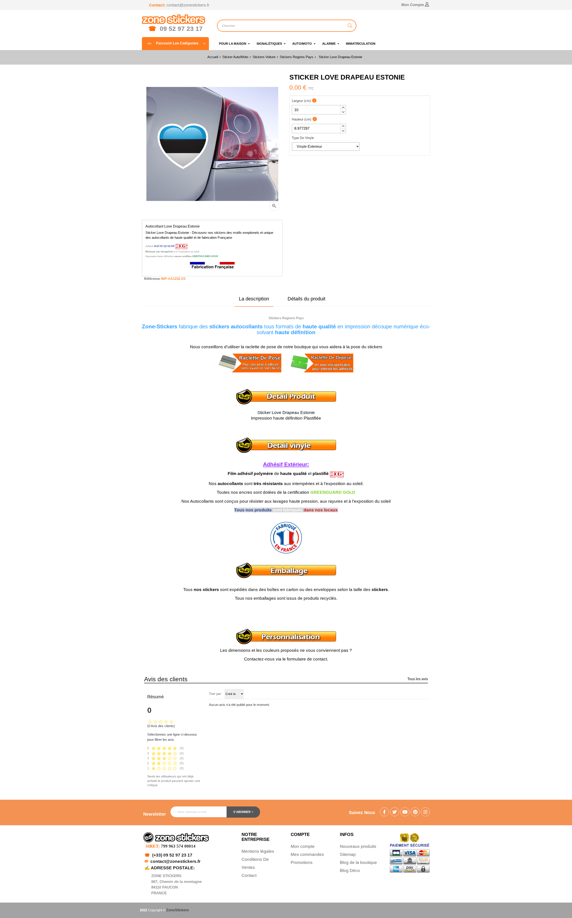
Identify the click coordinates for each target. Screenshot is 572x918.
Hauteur (301, 119)
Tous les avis (417, 679)
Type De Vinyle (303, 138)
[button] (343, 107)
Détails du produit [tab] (306, 299)
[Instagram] (425, 812)
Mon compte (303, 846)
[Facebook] (384, 812)
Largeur (301, 101)
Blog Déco (350, 870)
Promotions (302, 862)
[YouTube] (405, 812)
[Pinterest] (415, 812)
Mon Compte (413, 5)
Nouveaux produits (358, 846)
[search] (349, 26)
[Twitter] (394, 812)
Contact (249, 875)
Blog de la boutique (358, 862)
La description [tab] (254, 299)
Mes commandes (307, 854)
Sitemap (348, 854)
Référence (152, 279)
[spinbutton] (319, 109)
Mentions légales (258, 851)
